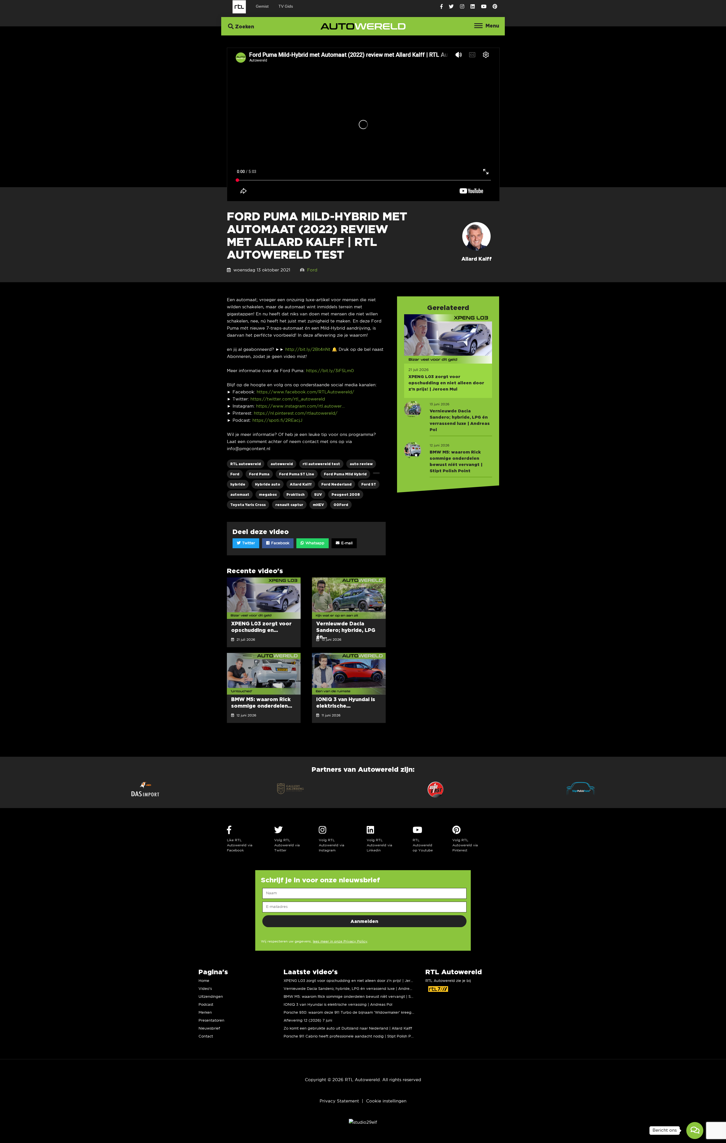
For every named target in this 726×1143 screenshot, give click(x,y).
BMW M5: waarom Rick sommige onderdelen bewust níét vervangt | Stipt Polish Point (361, 996)
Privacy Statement (339, 1101)
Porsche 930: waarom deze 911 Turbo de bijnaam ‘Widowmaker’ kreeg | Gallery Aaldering (365, 1012)
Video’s (205, 988)
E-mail (346, 543)
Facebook (279, 543)
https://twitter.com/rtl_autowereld (287, 399)
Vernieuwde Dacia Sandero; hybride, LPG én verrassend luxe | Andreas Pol (352, 988)
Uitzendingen (211, 996)
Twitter (248, 543)
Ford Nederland (336, 484)
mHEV (318, 505)
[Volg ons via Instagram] (462, 6)
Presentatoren (211, 1020)
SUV (318, 494)
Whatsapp (314, 543)
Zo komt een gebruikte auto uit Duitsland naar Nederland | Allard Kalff (348, 1028)
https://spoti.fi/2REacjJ (277, 420)
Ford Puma (259, 474)
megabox (268, 494)
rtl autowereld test (321, 464)
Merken (205, 1012)
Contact (206, 1036)
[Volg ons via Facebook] (441, 6)
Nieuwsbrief (209, 1028)
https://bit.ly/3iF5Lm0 (329, 371)
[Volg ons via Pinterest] (494, 6)
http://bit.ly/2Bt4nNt (307, 349)
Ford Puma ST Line (296, 474)
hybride (237, 484)
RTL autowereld (245, 464)
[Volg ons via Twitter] (451, 6)
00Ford (341, 505)
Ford (312, 270)
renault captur (289, 505)
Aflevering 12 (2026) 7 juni (308, 1020)
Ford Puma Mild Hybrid (345, 474)
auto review (361, 464)
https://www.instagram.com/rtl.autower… (300, 406)
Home (204, 980)
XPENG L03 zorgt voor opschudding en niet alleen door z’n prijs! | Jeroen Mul (354, 980)
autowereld (282, 464)
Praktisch (295, 494)
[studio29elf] (363, 1122)
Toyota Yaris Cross (248, 505)
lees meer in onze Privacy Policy (340, 941)
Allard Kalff (301, 484)
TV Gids (285, 6)
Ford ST (368, 484)
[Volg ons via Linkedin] (472, 6)
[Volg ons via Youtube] (483, 6)
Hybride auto (267, 484)
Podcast (206, 1004)
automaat (239, 494)
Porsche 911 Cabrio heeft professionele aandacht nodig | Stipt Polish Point (351, 1036)
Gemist (262, 6)
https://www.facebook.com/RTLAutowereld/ (305, 392)
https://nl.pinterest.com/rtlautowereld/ (295, 413)
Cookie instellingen (386, 1101)
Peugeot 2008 (346, 494)
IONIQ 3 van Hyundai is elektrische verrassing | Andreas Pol (338, 1004)
